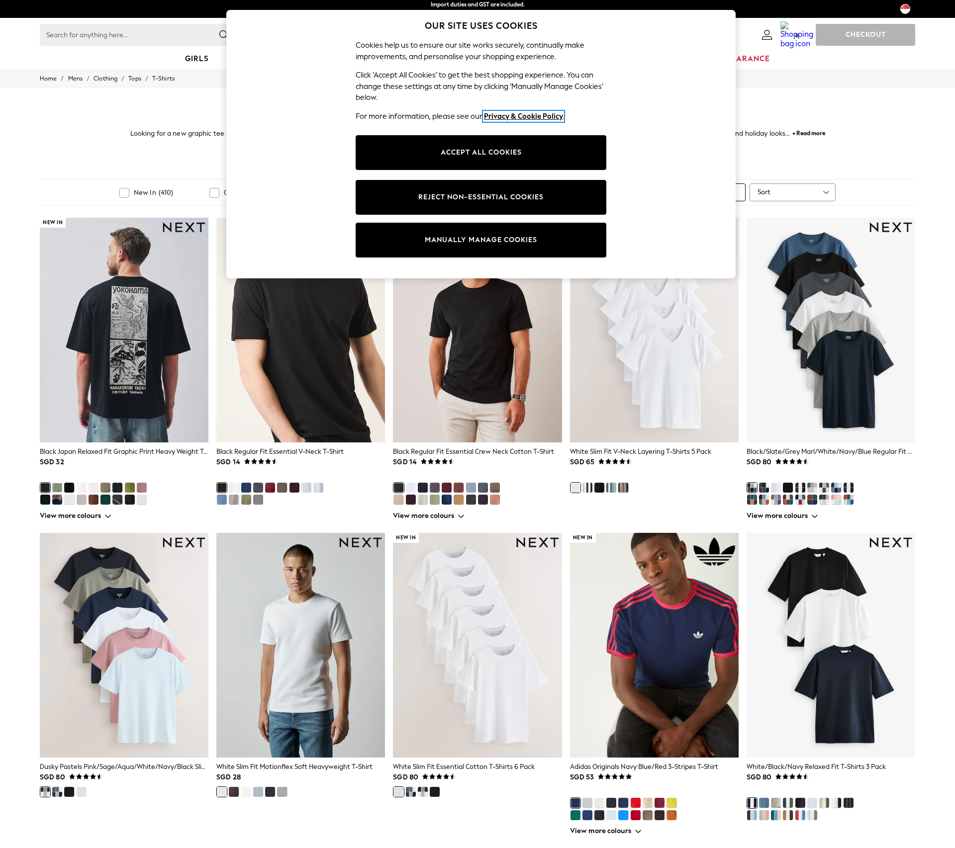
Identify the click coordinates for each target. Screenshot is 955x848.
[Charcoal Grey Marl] (258, 488)
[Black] (222, 488)
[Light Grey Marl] (306, 488)
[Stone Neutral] (246, 792)
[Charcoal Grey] (258, 500)
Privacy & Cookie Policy (523, 116)
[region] (481, 144)
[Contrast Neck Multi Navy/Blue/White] (800, 500)
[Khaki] (648, 815)
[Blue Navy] (423, 488)
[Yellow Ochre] (459, 500)
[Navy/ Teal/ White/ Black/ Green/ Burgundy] (764, 488)
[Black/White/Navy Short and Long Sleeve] (849, 488)
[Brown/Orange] (660, 815)
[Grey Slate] (483, 488)
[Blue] (611, 488)
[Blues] (836, 488)
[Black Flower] (117, 488)
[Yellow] (671, 803)
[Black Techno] (45, 500)
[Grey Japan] (82, 500)
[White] (234, 488)
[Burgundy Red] (270, 488)
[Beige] (648, 803)
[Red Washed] (93, 500)
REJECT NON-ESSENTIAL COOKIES (481, 197)
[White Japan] (93, 488)
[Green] (246, 500)
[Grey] (282, 792)
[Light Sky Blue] (471, 488)
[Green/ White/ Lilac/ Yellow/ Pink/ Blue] (836, 500)
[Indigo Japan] (57, 500)
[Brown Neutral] (495, 488)
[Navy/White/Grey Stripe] (836, 803)
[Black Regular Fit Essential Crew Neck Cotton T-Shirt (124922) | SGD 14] (477, 330)
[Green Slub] (57, 488)
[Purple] (294, 488)
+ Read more (808, 132)
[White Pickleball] (142, 500)
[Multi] (776, 500)
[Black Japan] (45, 488)
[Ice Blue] (318, 488)
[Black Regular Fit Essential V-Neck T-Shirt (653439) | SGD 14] (300, 330)
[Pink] (495, 500)
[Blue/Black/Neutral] (764, 803)
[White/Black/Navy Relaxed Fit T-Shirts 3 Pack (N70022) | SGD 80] (831, 645)
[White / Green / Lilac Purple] (812, 815)
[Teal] (105, 500)
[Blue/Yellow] (587, 815)
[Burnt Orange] (671, 815)
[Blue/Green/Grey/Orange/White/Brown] (788, 500)
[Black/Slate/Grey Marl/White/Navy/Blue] (752, 488)
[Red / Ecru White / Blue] (800, 815)
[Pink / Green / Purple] (764, 815)
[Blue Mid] (222, 500)
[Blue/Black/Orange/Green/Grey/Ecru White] (764, 500)
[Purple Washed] (142, 488)
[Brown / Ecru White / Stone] (788, 815)
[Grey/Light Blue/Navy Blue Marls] (752, 815)
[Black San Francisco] (130, 500)
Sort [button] (764, 192)
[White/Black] (599, 803)
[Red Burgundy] (447, 488)
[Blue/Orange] (623, 815)
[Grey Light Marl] (423, 500)
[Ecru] (82, 488)
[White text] (69, 500)
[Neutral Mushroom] (105, 488)
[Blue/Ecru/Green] (788, 803)
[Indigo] (812, 500)
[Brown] (459, 488)
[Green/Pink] (130, 488)
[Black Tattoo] (69, 488)
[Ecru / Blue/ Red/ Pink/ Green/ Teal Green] (849, 500)
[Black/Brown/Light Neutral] (776, 803)
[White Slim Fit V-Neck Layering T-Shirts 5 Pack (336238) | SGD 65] (654, 330)
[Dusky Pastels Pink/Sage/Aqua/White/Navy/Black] (824, 500)
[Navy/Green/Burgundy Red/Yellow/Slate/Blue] (752, 500)
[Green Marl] (435, 500)
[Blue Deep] (447, 500)
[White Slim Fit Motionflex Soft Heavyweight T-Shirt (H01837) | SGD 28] (300, 645)
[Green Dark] (471, 500)
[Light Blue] (611, 815)
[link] (767, 35)
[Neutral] (234, 500)
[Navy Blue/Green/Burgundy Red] (849, 803)
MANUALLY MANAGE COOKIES (481, 240)
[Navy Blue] (246, 488)
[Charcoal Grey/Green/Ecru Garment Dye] (824, 803)
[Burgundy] (636, 815)
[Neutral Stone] (398, 500)
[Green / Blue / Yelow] (776, 815)
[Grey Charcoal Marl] (435, 488)
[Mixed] (587, 488)
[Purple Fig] (411, 500)
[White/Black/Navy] (800, 488)
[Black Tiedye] (117, 500)
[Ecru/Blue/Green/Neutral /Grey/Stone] (812, 488)
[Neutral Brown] (282, 488)
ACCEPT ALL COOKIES (481, 152)
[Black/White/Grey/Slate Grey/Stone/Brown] (824, 488)
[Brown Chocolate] (234, 792)
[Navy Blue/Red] (575, 803)
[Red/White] (636, 803)
